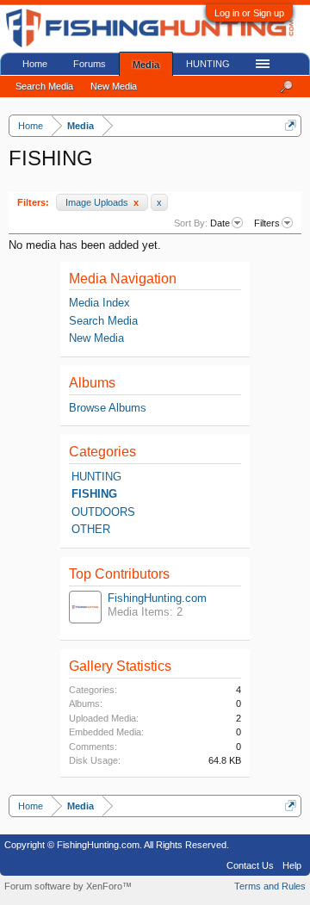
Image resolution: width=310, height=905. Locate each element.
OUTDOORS (103, 511)
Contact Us (250, 865)
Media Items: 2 (145, 611)
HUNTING (96, 476)
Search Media (103, 320)
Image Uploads (102, 202)
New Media (96, 338)
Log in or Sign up (249, 13)
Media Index (99, 302)
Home (34, 64)
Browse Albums (107, 407)
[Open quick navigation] (290, 125)
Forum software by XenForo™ (68, 886)
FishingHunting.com (157, 598)
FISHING (94, 493)
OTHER (90, 529)
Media (146, 64)
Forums (89, 64)
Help (291, 865)
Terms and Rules (270, 886)
